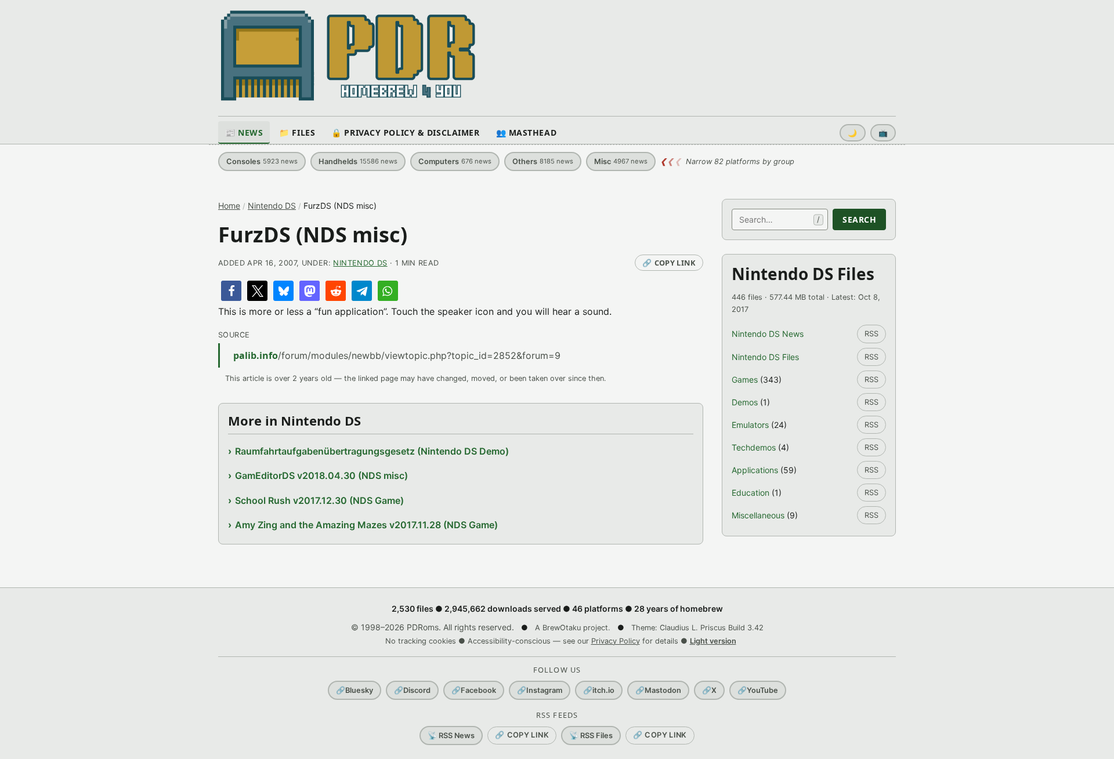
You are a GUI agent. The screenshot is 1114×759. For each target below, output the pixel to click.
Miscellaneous (758, 515)
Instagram (539, 690)
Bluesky (354, 690)
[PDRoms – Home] (348, 55)
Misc (621, 161)
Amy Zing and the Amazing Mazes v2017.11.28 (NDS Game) (366, 525)
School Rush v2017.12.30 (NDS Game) (319, 500)
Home (229, 205)
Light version (713, 641)
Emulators (750, 425)
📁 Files (297, 132)
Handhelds (358, 161)
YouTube (757, 690)
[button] (231, 291)
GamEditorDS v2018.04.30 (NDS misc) (321, 475)
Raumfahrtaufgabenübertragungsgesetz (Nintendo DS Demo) (372, 451)
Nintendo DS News (768, 334)
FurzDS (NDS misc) (312, 234)
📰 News (244, 132)
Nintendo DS (272, 205)
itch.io (598, 690)
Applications (755, 470)
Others (542, 161)
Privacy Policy (615, 641)
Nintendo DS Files (765, 357)
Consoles (262, 161)
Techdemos (754, 447)
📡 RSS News (451, 735)
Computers (454, 161)
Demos (745, 402)
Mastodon (658, 690)
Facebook (473, 690)
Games (745, 379)
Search (859, 219)
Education (750, 492)
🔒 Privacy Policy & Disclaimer (405, 132)
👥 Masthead (526, 132)
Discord (412, 690)
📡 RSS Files (591, 735)
